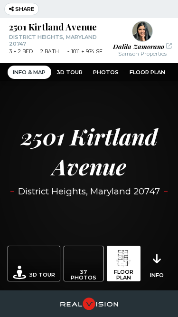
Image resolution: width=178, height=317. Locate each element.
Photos (106, 72)
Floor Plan (147, 72)
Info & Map (29, 72)
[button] (142, 39)
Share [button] (24, 9)
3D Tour (69, 72)
